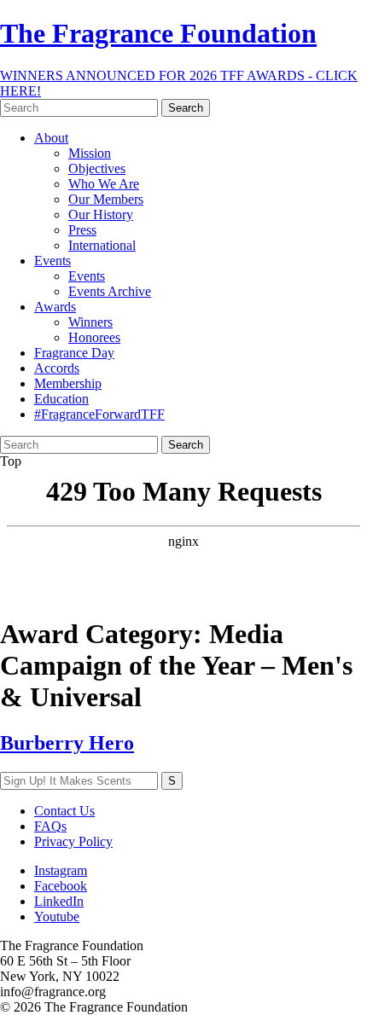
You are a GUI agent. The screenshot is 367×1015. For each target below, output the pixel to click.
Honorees (94, 337)
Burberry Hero (67, 743)
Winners (90, 322)
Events (52, 260)
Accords (56, 368)
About (51, 137)
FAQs (50, 826)
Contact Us (64, 810)
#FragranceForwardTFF (99, 414)
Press (82, 230)
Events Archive (109, 291)
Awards (55, 306)
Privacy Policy (73, 841)
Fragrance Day (74, 352)
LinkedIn (59, 901)
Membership (68, 383)
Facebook (60, 886)
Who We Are (103, 184)
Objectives (96, 168)
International (102, 245)
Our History (100, 214)
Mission (89, 153)
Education (61, 399)
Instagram (60, 870)
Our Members (105, 199)
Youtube (56, 916)
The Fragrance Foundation (158, 33)
